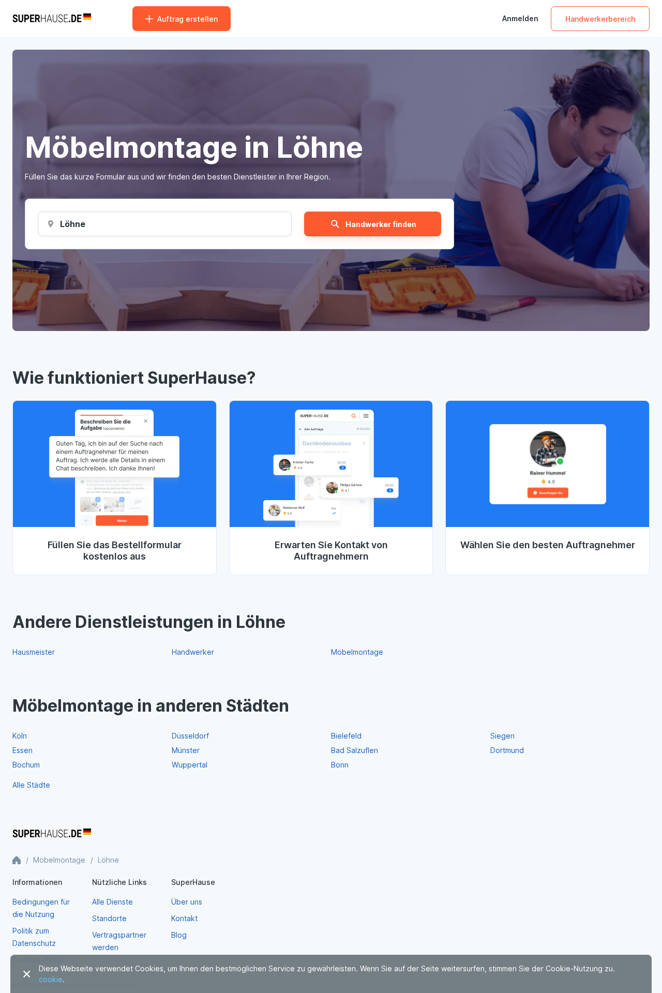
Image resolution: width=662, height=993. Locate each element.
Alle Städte (31, 784)
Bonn (340, 764)
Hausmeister (33, 652)
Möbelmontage (357, 652)
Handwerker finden (380, 224)
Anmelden (520, 18)
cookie (51, 979)
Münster (186, 750)
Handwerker (193, 652)
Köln (19, 735)
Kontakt (184, 918)
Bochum (26, 764)
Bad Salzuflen (354, 750)
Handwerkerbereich (600, 18)
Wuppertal (189, 764)
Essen (22, 750)
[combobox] (73, 224)
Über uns (186, 901)
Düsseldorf (190, 735)
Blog (179, 934)
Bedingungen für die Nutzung (41, 908)
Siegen (502, 735)
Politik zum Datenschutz (34, 936)
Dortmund (507, 750)
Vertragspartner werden (119, 941)
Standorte (109, 918)
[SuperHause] (51, 18)
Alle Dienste (112, 901)
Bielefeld (346, 735)
